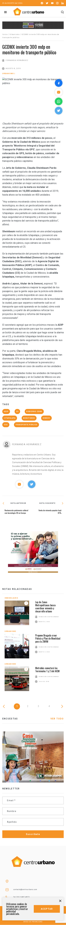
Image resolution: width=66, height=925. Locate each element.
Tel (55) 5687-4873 (21, 897)
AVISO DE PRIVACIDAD (33, 922)
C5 (17, 411)
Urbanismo (15, 34)
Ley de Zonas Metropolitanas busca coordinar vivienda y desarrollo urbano (45, 606)
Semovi (46, 418)
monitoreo (29, 418)
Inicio (5, 34)
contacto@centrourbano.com (25, 889)
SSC (6, 425)
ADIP (6, 411)
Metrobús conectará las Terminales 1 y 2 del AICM (47, 669)
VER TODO (57, 718)
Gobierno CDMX (34, 411)
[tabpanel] (33, 646)
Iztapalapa (10, 418)
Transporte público (26, 425)
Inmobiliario (11, 598)
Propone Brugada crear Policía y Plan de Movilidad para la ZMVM (47, 638)
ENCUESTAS (10, 718)
